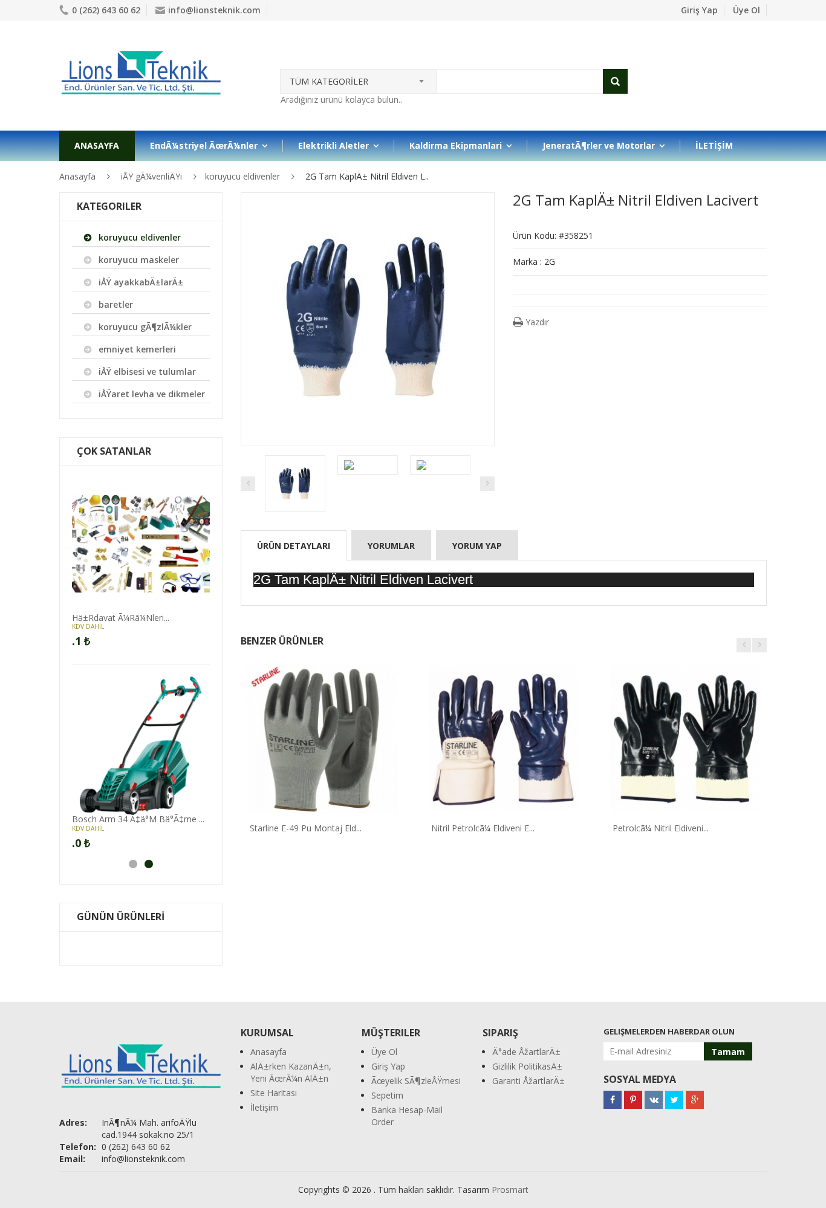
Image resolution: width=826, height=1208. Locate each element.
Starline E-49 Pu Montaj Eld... (306, 828)
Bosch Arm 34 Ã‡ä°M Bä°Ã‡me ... (138, 819)
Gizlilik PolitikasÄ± (527, 1066)
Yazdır (536, 322)
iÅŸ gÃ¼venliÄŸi (151, 176)
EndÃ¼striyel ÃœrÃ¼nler (204, 145)
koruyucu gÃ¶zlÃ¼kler (145, 327)
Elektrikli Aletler (333, 145)
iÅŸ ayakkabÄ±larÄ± (141, 282)
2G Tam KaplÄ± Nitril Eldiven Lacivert (363, 580)
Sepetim (387, 1095)
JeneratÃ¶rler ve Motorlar (598, 145)
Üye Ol (746, 10)
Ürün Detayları (293, 545)
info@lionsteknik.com (214, 10)
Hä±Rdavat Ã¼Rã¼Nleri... (120, 617)
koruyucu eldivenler (242, 176)
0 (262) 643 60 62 (106, 10)
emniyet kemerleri (137, 349)
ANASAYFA (96, 145)
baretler (116, 304)
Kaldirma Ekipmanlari (455, 145)
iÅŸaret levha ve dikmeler (152, 394)
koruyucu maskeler (139, 259)
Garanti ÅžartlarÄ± (528, 1080)
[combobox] (359, 77)
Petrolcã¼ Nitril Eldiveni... (661, 828)
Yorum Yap (477, 545)
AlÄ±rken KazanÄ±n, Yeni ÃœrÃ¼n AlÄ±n (290, 1072)
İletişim (264, 1107)
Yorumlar (391, 545)
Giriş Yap (699, 10)
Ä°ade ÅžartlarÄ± (526, 1051)
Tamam (728, 1051)
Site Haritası (273, 1093)
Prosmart (510, 1189)
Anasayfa (77, 176)
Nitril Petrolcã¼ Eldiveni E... (483, 828)
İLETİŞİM (714, 145)
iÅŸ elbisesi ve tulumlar (147, 371)
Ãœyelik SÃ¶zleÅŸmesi (416, 1080)
